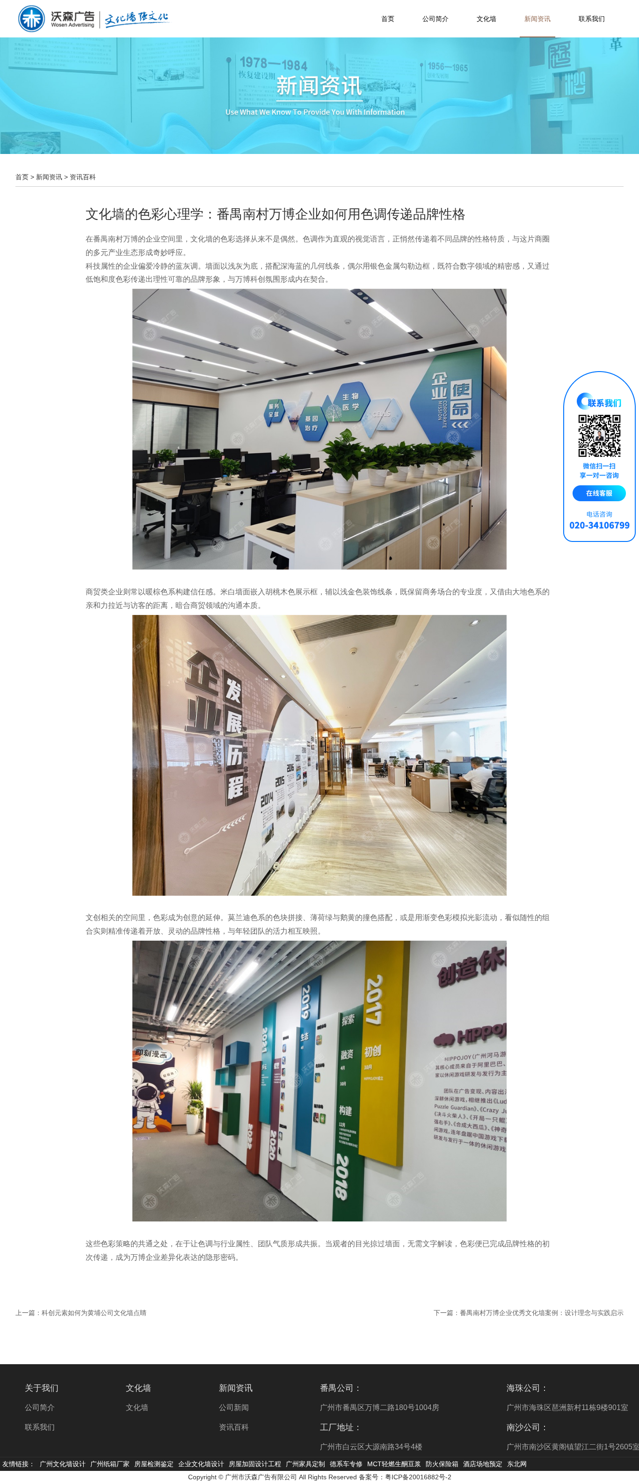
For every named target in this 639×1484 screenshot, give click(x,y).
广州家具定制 (305, 1464)
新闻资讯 (537, 18)
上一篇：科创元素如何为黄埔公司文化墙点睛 (80, 1312)
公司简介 (435, 18)
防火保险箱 (442, 1464)
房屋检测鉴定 (154, 1464)
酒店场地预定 (482, 1464)
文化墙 (486, 18)
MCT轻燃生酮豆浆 (394, 1464)
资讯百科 (83, 177)
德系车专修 (346, 1464)
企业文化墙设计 (201, 1464)
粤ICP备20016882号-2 (418, 1477)
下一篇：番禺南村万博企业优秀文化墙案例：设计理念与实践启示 (529, 1312)
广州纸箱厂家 (110, 1464)
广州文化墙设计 (63, 1464)
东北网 (517, 1464)
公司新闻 (234, 1407)
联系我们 (592, 18)
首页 (387, 18)
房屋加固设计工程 (255, 1464)
